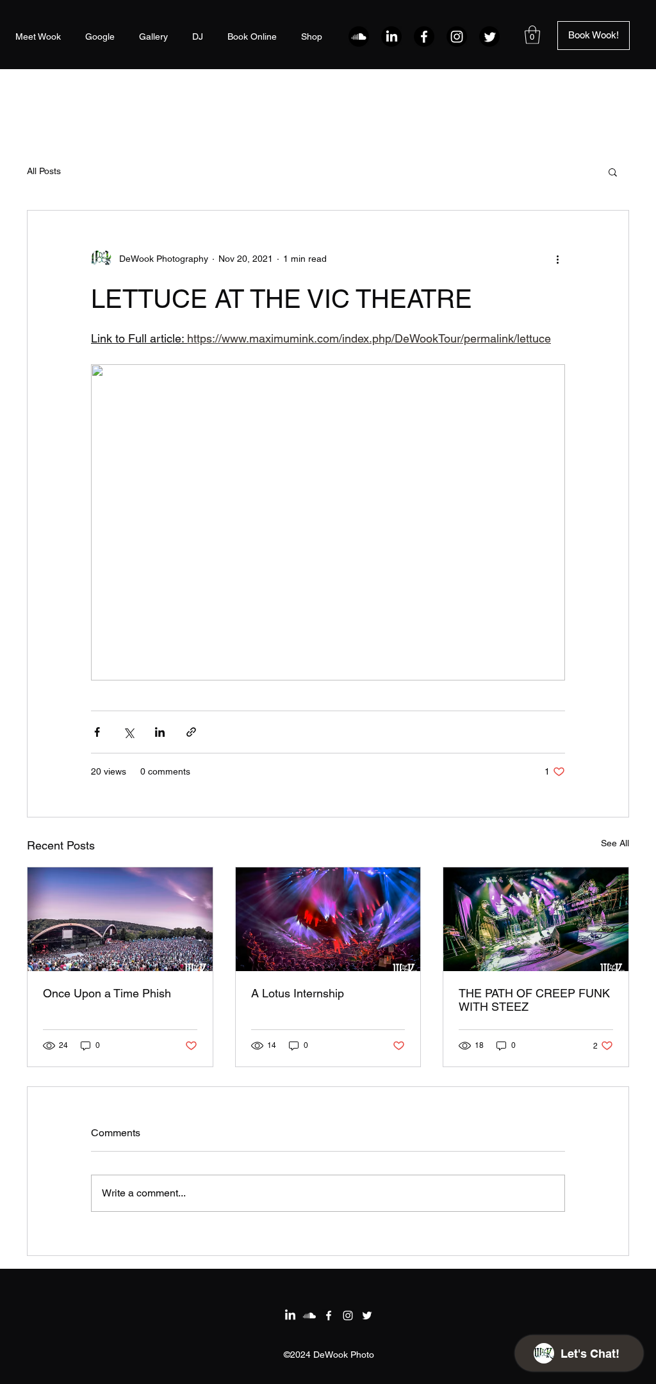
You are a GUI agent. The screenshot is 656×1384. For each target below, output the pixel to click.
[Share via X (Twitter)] (128, 732)
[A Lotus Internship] (328, 919)
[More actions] (557, 259)
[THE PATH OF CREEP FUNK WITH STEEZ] (535, 919)
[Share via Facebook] (97, 732)
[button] (532, 35)
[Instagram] (457, 36)
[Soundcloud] (358, 36)
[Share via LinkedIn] (160, 732)
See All (615, 843)
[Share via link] (191, 732)
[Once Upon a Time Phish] (120, 919)
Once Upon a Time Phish (107, 993)
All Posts (44, 171)
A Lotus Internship (297, 993)
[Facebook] (424, 36)
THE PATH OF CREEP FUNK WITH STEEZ (534, 999)
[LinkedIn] (391, 36)
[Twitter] (489, 36)
